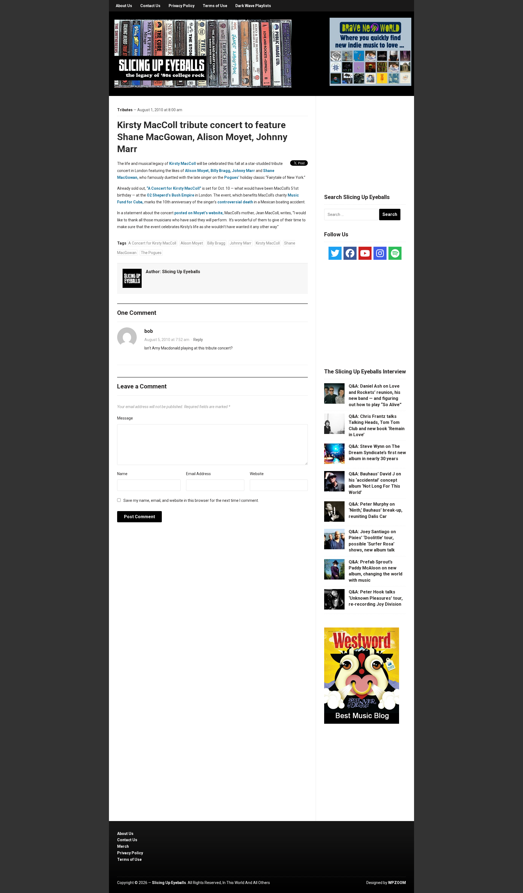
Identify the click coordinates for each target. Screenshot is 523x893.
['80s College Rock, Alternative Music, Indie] (202, 53)
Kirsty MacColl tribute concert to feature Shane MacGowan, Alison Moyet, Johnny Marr (202, 136)
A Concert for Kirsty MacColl (152, 243)
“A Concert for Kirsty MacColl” (174, 188)
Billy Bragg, (221, 170)
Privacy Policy (181, 6)
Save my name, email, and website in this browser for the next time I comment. (191, 500)
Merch (123, 846)
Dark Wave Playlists (253, 6)
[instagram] (380, 253)
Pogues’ (231, 177)
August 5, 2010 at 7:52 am (166, 339)
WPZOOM (397, 882)
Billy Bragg (216, 243)
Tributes (125, 110)
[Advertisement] (365, 138)
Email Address (198, 474)
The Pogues (151, 253)
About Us (124, 6)
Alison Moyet (192, 243)
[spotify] (395, 253)
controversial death (235, 202)
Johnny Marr (243, 170)
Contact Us (150, 6)
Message (125, 418)
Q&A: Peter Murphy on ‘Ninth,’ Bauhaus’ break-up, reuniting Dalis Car (375, 510)
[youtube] (365, 253)
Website (257, 474)
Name (122, 474)
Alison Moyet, (197, 170)
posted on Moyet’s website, (199, 213)
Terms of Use (215, 6)
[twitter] (335, 253)
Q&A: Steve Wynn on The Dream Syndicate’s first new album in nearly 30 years (377, 452)
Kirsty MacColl (182, 163)
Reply (198, 339)
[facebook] (350, 253)
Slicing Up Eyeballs (181, 271)
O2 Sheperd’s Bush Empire (170, 195)
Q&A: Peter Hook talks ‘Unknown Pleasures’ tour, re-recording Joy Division (376, 598)
